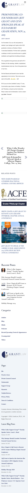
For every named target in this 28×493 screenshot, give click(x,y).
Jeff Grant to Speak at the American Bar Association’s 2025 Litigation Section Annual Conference (13, 249)
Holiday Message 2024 (8, 303)
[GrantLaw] (13, 8)
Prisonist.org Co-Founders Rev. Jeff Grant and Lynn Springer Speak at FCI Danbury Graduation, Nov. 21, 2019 (13, 24)
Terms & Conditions (7, 400)
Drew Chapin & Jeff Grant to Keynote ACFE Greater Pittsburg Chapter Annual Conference (13, 214)
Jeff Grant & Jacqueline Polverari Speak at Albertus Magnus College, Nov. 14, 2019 (11, 160)
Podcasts (4, 328)
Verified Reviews (6, 393)
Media (3, 325)
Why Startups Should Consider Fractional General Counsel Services (12, 181)
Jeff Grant (5, 38)
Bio (2, 371)
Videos (3, 340)
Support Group (5, 386)
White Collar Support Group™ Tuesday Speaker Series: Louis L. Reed (15, 271)
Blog (2, 321)
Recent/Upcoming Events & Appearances (14, 332)
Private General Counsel (8, 378)
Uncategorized (5, 336)
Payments (4, 389)
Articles (3, 317)
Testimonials (5, 382)
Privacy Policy (5, 397)
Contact (3, 404)
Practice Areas (5, 375)
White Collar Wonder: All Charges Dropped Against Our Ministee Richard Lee (15, 151)
